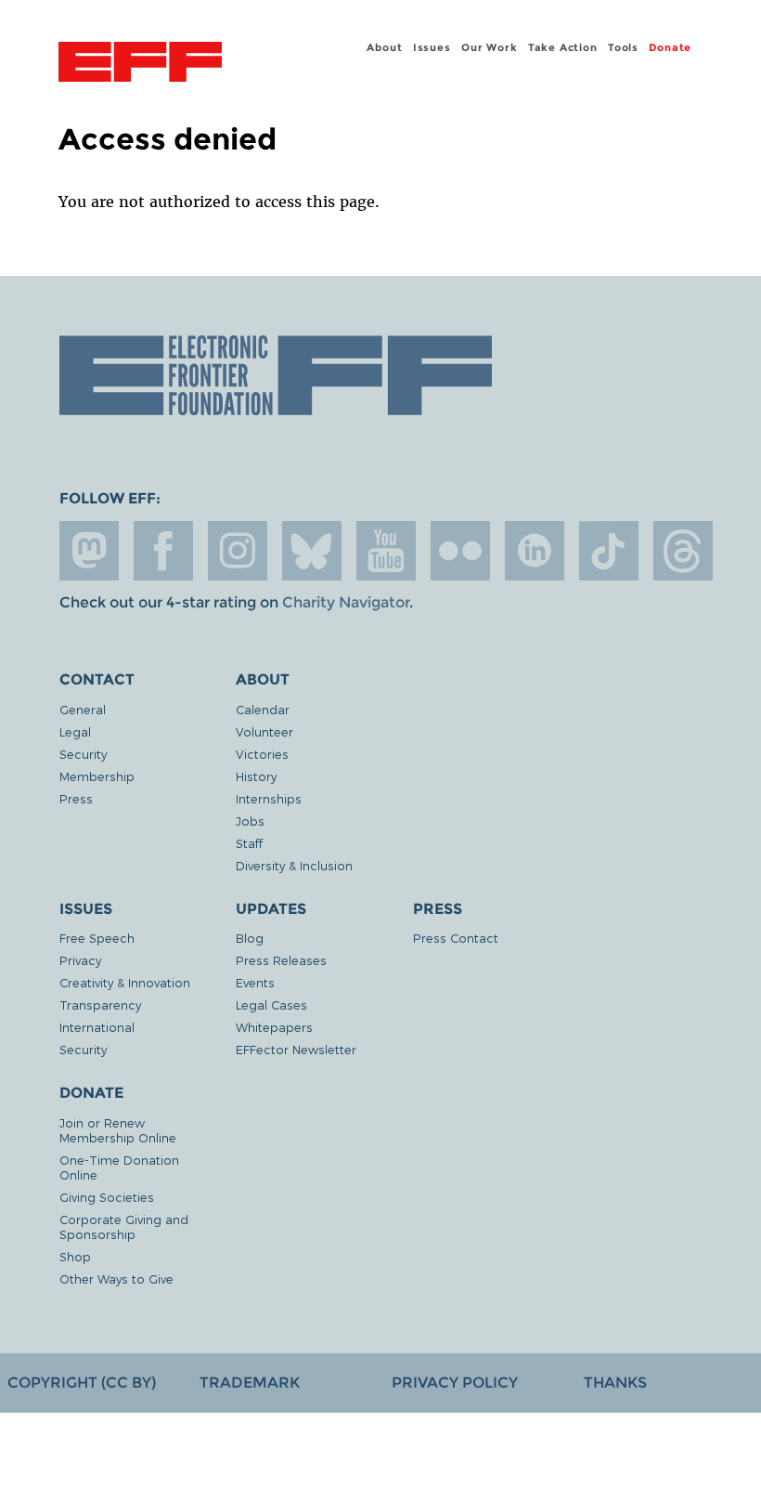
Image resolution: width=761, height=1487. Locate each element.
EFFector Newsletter (296, 1049)
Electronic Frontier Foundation (140, 64)
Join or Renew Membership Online (117, 1129)
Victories (262, 754)
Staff (249, 843)
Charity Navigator (345, 602)
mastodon (89, 550)
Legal (75, 731)
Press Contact (455, 938)
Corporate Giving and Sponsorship (123, 1226)
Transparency (100, 1004)
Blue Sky (312, 550)
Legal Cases (271, 1004)
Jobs (250, 821)
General (82, 709)
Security (83, 754)
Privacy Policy (455, 1382)
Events (255, 982)
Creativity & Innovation (124, 982)
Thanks (615, 1382)
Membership (97, 776)
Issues (432, 47)
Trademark (250, 1382)
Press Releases (281, 960)
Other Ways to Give (116, 1278)
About (384, 47)
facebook (163, 550)
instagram (237, 550)
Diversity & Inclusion (294, 865)
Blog (250, 938)
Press (76, 798)
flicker (460, 550)
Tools (623, 47)
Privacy (80, 960)
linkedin (534, 550)
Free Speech (97, 938)
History (256, 776)
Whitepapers (274, 1027)
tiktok (608, 550)
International (97, 1027)
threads (683, 550)
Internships (269, 798)
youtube (386, 550)
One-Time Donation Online (119, 1167)
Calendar (263, 709)
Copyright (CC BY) (81, 1382)
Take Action (563, 47)
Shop (75, 1256)
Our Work (489, 47)
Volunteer (264, 731)
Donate (670, 47)
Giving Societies (106, 1197)
